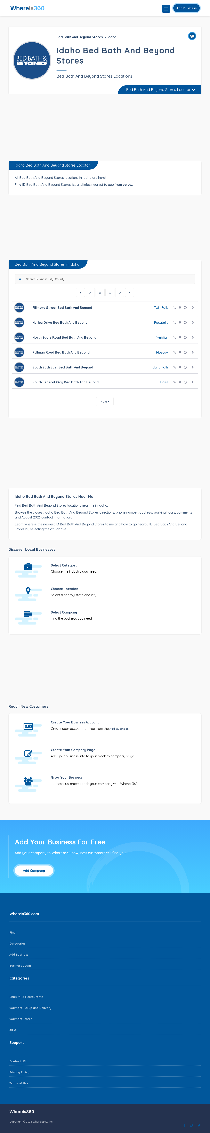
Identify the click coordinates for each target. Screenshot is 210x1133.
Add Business (186, 8)
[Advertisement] (105, 129)
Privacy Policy (19, 1072)
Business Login (20, 965)
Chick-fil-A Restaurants (26, 997)
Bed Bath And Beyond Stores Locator (159, 89)
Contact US (17, 1061)
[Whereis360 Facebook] (184, 1125)
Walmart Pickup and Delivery (30, 1008)
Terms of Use (18, 1083)
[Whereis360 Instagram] (191, 1125)
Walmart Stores (20, 1019)
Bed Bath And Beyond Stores (79, 37)
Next (104, 401)
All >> (13, 1030)
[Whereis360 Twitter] (199, 1125)
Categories (17, 943)
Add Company (34, 871)
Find (12, 932)
